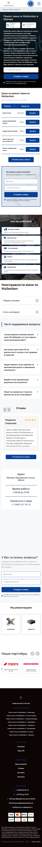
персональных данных (20, 83)
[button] (5, 410)
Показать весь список (21, 159)
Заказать (32, 113)
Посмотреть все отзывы (21, 457)
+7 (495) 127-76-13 (21, 504)
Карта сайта (36, 842)
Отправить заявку (21, 76)
